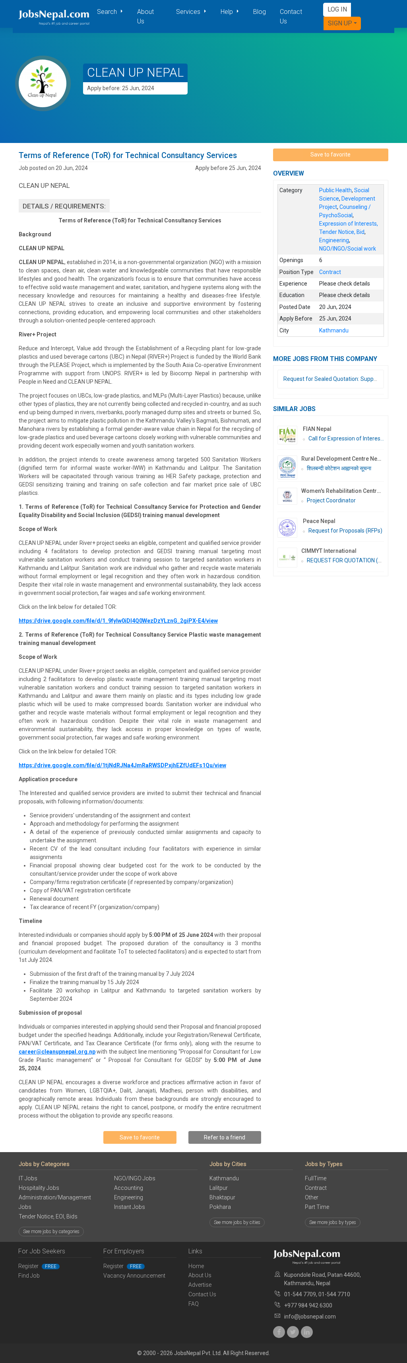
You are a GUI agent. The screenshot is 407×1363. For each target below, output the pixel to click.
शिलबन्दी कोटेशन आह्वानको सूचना (339, 468)
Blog (259, 11)
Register (37, 1266)
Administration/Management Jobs (55, 1202)
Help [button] (228, 11)
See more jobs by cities (237, 1222)
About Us (145, 16)
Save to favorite (140, 1137)
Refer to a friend (224, 1137)
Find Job (29, 1275)
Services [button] (189, 11)
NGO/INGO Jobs (134, 1178)
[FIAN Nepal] (290, 435)
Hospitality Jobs (39, 1188)
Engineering (128, 1197)
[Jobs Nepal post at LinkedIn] (307, 1332)
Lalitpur (218, 1188)
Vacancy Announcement (134, 1275)
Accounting (128, 1188)
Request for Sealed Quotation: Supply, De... (336, 379)
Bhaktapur (222, 1197)
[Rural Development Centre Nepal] (289, 467)
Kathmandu (224, 1178)
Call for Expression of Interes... (346, 438)
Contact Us (291, 16)
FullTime (315, 1178)
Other (311, 1197)
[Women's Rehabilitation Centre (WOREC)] (289, 496)
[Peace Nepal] (290, 528)
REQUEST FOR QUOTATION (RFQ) (348, 560)
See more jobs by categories (51, 1231)
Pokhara (220, 1207)
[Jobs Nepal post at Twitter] (293, 1332)
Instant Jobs (129, 1207)
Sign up (340, 23)
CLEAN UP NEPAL (135, 72)
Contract (316, 1188)
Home (196, 1266)
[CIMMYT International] (289, 558)
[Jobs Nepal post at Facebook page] (279, 1332)
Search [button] (107, 11)
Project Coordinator (331, 500)
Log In (337, 9)
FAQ (193, 1304)
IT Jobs (28, 1178)
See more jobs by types (332, 1222)
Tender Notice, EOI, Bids (48, 1216)
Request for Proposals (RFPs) (345, 530)
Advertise (199, 1285)
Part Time (317, 1207)
